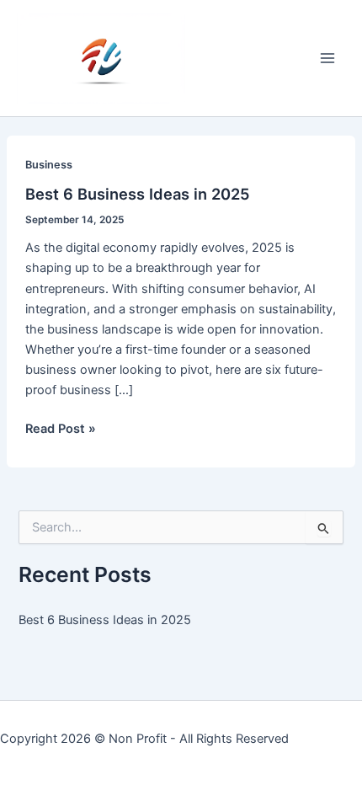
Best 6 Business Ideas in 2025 (137, 193)
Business (48, 164)
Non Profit (138, 738)
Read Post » (60, 429)
